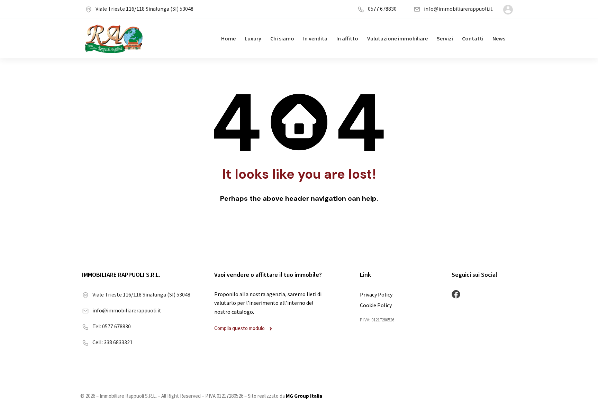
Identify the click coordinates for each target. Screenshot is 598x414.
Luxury (253, 38)
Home (228, 38)
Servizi (445, 38)
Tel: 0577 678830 (111, 326)
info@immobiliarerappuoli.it (458, 8)
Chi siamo (282, 38)
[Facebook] (456, 294)
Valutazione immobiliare (397, 38)
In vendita (315, 38)
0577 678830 (382, 8)
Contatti (472, 38)
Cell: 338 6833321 (112, 342)
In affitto (347, 38)
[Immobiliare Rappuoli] (114, 38)
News (498, 38)
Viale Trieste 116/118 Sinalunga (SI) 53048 (144, 8)
